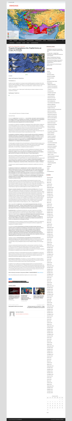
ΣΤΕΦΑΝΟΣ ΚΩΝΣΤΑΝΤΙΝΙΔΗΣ (53, 156)
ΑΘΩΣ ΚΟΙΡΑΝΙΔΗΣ (51, 157)
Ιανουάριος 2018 (50, 347)
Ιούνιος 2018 (49, 339)
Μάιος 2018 (49, 340)
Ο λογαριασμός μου (34, 42)
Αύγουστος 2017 (50, 355)
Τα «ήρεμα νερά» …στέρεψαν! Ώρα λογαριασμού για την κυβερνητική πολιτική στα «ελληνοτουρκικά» (26, 297)
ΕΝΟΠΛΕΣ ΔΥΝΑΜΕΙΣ (30, 40)
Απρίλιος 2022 (49, 262)
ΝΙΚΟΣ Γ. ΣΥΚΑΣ (51, 154)
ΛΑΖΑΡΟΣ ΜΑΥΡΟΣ (51, 96)
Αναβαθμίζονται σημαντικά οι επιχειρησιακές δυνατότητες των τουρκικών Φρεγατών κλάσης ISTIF (14, 297)
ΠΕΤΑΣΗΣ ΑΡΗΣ (50, 91)
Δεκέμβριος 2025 (50, 190)
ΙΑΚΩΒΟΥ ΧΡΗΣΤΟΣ (51, 107)
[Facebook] (9, 278)
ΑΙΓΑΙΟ (14, 281)
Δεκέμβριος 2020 (50, 289)
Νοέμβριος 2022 (50, 250)
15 (59, 403)
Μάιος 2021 (49, 280)
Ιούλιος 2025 (49, 199)
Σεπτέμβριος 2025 (50, 195)
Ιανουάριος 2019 (50, 327)
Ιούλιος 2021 (49, 277)
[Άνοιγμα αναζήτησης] (63, 41)
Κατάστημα (18, 42)
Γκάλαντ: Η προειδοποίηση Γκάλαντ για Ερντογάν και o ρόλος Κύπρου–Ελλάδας (38, 296)
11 (50, 403)
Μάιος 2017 (49, 360)
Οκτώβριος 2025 (50, 194)
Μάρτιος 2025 (49, 205)
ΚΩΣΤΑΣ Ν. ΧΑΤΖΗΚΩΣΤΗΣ (52, 87)
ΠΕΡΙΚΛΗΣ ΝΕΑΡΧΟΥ (51, 119)
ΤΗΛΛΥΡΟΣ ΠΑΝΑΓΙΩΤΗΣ (52, 142)
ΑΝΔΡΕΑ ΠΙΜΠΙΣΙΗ (51, 132)
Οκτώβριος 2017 (50, 352)
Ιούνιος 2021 (49, 279)
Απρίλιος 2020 (49, 302)
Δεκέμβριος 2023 (50, 230)
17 (47, 405)
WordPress (58, 419)
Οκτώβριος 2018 (50, 332)
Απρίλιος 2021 (49, 282)
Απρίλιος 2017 (49, 362)
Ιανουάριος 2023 (50, 247)
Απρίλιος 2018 (49, 342)
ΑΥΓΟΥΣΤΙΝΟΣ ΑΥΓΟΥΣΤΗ (52, 121)
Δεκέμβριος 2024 (50, 210)
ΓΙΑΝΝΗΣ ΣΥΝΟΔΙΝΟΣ (52, 136)
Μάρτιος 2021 (49, 284)
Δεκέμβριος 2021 (50, 269)
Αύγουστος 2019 (50, 315)
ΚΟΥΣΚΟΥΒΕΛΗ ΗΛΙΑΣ (52, 106)
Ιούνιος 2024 (49, 220)
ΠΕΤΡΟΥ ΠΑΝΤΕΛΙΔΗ (51, 129)
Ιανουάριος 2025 (50, 209)
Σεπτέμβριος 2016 (50, 374)
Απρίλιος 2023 (49, 242)
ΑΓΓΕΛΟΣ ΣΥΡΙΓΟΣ (51, 151)
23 (62, 405)
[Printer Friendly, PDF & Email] (26, 74)
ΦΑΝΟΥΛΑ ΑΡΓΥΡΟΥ (51, 97)
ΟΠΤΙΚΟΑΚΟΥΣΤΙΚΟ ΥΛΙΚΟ (51, 40)
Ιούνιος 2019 (49, 319)
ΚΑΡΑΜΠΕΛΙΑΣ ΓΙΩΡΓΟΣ (52, 152)
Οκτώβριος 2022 (50, 252)
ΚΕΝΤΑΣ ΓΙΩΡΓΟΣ (51, 134)
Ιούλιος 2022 (49, 257)
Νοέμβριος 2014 (50, 389)
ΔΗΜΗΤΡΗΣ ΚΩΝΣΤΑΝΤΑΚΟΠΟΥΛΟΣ (54, 109)
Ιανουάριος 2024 (50, 229)
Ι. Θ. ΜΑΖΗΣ (50, 89)
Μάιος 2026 (49, 182)
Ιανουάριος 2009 (50, 392)
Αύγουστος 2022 (50, 255)
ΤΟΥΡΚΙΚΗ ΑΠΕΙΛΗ (38, 40)
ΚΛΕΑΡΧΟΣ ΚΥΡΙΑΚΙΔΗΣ (52, 146)
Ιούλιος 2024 (49, 219)
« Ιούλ (47, 412)
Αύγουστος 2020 (50, 295)
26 (52, 407)
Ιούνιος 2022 (49, 259)
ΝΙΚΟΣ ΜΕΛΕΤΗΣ (51, 161)
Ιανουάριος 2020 (50, 307)
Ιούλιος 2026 (49, 179)
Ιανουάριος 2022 (50, 267)
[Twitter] (11, 278)
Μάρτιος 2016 (49, 384)
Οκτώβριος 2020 (50, 292)
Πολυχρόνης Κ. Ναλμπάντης (21, 281)
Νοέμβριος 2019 (50, 310)
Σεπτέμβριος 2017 (50, 354)
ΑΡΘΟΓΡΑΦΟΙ (11, 42)
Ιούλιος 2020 (49, 297)
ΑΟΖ (15, 281)
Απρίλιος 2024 (49, 224)
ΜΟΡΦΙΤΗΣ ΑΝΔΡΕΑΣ (52, 111)
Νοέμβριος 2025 (50, 192)
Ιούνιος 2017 (49, 359)
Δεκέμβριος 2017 (50, 349)
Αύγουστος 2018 (50, 335)
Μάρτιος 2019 (49, 324)
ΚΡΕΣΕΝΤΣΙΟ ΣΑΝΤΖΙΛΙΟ (52, 124)
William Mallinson (51, 149)
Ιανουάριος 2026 (50, 189)
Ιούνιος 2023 (49, 240)
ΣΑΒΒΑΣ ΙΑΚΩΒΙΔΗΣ (51, 94)
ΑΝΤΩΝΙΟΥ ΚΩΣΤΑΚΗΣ (52, 92)
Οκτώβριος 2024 (50, 214)
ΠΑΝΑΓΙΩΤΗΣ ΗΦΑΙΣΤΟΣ (52, 114)
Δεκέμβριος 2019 (50, 309)
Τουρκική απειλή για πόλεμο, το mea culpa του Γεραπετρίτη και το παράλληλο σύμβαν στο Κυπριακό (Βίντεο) (54, 61)
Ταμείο (28, 42)
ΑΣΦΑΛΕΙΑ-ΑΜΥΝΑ (22, 40)
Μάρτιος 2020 (49, 304)
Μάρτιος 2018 (49, 344)
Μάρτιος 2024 (49, 225)
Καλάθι (23, 42)
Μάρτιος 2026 (49, 185)
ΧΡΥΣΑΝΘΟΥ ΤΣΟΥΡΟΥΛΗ (52, 131)
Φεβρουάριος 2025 (50, 207)
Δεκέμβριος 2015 (50, 387)
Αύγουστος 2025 (50, 197)
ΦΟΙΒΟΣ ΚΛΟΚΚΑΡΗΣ (52, 84)
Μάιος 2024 (49, 222)
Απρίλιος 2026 (49, 184)
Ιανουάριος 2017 (50, 367)
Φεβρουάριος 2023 (50, 245)
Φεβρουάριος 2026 (50, 187)
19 (52, 405)
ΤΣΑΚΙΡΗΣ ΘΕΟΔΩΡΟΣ (52, 162)
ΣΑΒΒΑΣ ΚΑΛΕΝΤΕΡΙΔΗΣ (52, 116)
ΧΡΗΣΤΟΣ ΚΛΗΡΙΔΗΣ (51, 139)
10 (47, 403)
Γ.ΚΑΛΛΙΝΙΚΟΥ (50, 141)
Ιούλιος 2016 (49, 377)
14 (57, 403)
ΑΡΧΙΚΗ (10, 40)
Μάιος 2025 (49, 202)
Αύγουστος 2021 (50, 275)
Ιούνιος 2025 (49, 200)
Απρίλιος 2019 (49, 322)
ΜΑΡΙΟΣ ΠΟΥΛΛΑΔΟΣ (51, 122)
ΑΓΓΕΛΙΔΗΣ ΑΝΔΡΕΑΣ (52, 147)
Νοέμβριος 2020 (50, 290)
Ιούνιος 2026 (49, 180)
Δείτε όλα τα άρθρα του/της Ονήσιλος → (22, 313)
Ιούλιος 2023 (49, 239)
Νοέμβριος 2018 (50, 330)
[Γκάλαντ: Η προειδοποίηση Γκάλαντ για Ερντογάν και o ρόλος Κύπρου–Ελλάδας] (39, 291)
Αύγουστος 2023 (50, 237)
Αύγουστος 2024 (50, 217)
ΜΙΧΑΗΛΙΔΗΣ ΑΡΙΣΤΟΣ (52, 99)
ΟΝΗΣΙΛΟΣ (13, 5)
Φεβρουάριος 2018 (50, 345)
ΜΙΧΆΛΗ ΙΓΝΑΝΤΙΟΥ (51, 126)
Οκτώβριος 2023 (50, 234)
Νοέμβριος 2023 (50, 232)
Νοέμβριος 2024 (50, 212)
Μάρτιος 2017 (49, 364)
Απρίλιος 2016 (49, 382)
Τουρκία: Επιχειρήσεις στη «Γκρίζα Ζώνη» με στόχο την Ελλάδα (18, 282)
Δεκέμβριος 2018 (50, 329)
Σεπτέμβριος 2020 (50, 294)
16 (62, 403)
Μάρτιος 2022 (49, 264)
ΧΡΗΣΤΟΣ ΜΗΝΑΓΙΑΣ (51, 137)
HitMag (62, 419)
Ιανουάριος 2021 (50, 287)
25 (50, 407)
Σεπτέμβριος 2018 (50, 334)
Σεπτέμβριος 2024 (50, 215)
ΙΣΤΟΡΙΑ (44, 40)
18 (50, 405)
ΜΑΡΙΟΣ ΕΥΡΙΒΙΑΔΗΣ (51, 104)
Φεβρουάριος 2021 (50, 285)
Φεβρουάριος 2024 (50, 227)
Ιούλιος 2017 (49, 357)
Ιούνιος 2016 (49, 379)
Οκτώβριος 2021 (50, 272)
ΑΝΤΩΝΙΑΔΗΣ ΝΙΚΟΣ (51, 144)
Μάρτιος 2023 (49, 244)
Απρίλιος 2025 (49, 204)
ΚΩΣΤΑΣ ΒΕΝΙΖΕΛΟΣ (51, 101)
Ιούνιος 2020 (49, 299)
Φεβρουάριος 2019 (50, 325)
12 (52, 403)
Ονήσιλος (20, 51)
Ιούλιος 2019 (49, 317)
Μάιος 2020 (49, 300)
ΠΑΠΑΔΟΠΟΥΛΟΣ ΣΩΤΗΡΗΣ (53, 159)
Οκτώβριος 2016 (50, 372)
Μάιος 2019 (49, 320)
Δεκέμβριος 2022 (50, 249)
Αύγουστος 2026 (50, 177)
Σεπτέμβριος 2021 (50, 274)
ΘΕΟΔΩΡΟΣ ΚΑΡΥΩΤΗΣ (52, 112)
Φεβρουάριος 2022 (50, 265)
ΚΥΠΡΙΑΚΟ (15, 40)
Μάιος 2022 (49, 260)
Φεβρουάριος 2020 (50, 305)
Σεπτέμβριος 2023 (50, 235)
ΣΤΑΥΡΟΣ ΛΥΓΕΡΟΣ (51, 127)
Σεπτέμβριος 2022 (50, 254)
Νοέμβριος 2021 (50, 270)
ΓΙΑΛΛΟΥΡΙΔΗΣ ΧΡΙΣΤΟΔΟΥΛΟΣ (53, 102)
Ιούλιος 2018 (49, 337)
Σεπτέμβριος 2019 (50, 314)
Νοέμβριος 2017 (50, 350)
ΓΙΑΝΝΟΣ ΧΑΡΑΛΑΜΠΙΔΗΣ (52, 86)
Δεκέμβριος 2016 (50, 369)
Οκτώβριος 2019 (50, 312)
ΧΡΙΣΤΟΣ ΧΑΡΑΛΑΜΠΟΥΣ (52, 117)
